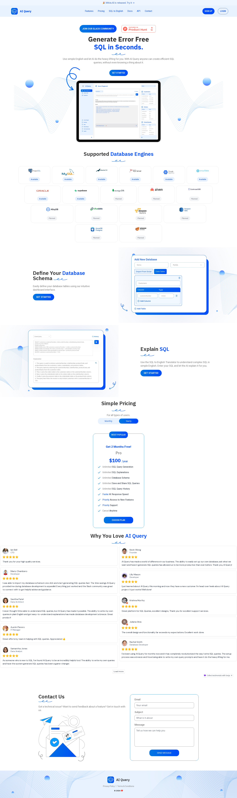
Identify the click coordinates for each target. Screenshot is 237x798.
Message (140, 724)
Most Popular (118, 435)
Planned (118, 199)
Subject (139, 712)
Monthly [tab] (108, 421)
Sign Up (208, 11)
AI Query (25, 11)
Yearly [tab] (128, 421)
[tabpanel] (118, 481)
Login (223, 11)
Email (137, 699)
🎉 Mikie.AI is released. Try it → (119, 2)
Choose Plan (118, 520)
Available (34, 179)
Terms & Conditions (125, 786)
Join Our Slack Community (98, 28)
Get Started (118, 73)
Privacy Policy (109, 786)
